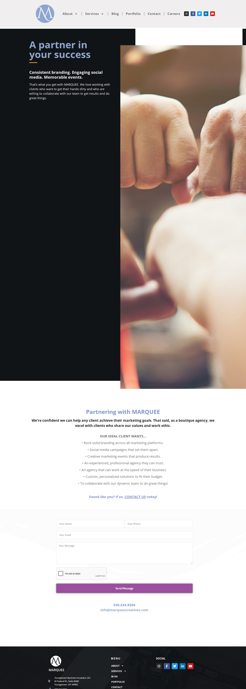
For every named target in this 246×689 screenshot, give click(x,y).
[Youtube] (212, 13)
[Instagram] (186, 13)
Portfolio (133, 14)
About (68, 14)
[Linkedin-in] (206, 13)
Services (92, 14)
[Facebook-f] (193, 13)
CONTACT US (135, 497)
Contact (154, 14)
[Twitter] (199, 13)
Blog (115, 14)
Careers (174, 14)
